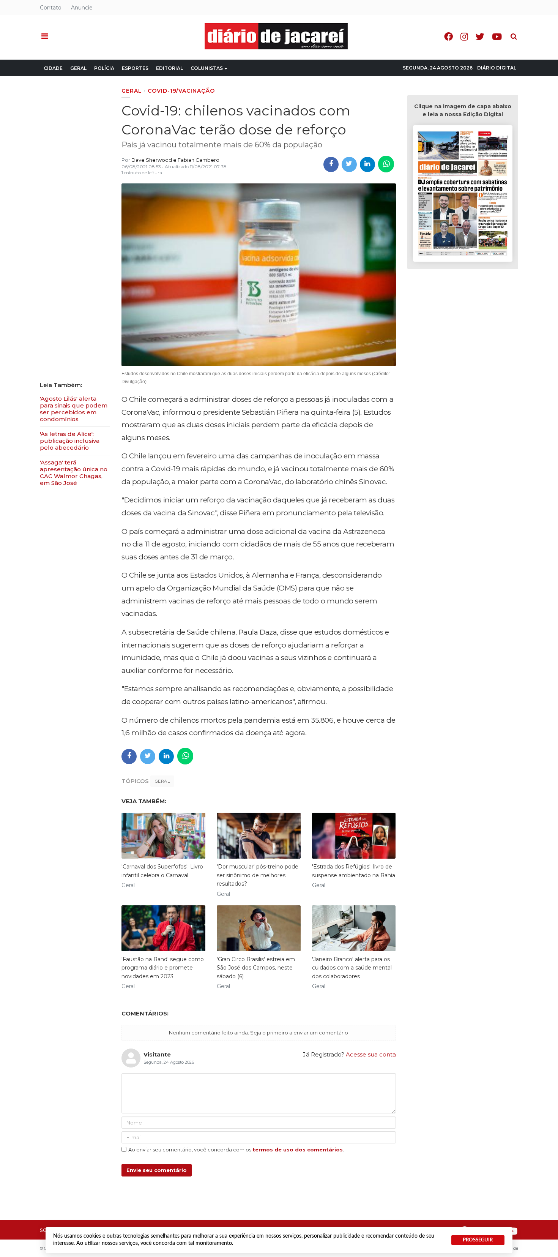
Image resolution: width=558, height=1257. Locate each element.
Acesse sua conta (371, 1054)
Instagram (464, 37)
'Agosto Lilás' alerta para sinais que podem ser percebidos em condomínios (73, 409)
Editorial (169, 68)
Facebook (448, 37)
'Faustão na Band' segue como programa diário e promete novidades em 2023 (162, 968)
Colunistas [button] (207, 68)
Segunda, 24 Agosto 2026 (438, 68)
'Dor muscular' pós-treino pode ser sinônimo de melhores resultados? (257, 875)
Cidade (53, 68)
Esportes (135, 68)
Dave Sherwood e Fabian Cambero (175, 160)
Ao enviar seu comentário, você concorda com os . (236, 1149)
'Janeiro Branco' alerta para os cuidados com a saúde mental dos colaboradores (352, 968)
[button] (44, 36)
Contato (50, 7)
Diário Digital (496, 68)
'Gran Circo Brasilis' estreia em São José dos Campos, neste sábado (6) (256, 968)
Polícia (104, 68)
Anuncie (82, 7)
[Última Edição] (462, 194)
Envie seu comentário (156, 1170)
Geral (78, 68)
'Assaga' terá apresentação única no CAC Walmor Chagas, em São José (73, 472)
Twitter (480, 37)
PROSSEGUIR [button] (478, 1240)
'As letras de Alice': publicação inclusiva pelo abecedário (69, 440)
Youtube (497, 37)
